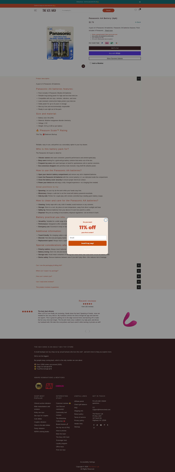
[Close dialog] (105, 220)
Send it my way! (87, 243)
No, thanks (87, 249)
